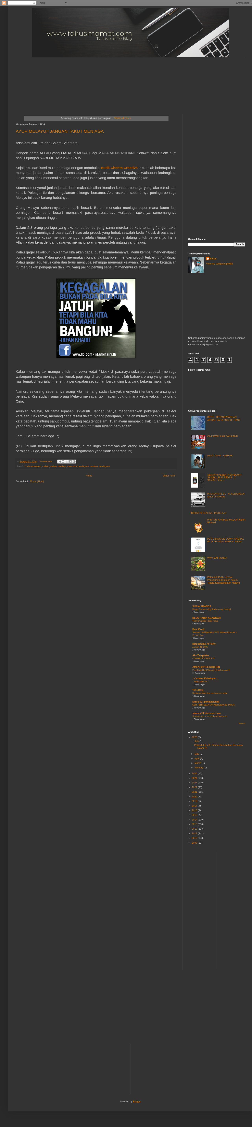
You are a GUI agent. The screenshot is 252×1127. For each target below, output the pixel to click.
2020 (195, 796)
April (197, 758)
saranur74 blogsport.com (206, 713)
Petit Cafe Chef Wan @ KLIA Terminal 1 (211, 670)
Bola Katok (198, 629)
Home (89, 475)
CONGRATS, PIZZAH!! (203, 658)
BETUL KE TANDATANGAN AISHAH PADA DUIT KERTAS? (223, 418)
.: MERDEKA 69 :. (200, 681)
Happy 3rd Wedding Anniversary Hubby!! (211, 609)
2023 (195, 782)
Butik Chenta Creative (119, 168)
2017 (195, 805)
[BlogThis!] (63, 462)
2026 (195, 737)
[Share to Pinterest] (74, 462)
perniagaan (104, 466)
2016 (195, 810)
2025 (195, 773)
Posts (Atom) (37, 481)
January (199, 767)
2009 (195, 842)
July (197, 741)
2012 (195, 828)
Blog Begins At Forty (204, 644)
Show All (241, 723)
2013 (195, 824)
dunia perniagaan (33, 466)
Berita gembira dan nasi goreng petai (209, 693)
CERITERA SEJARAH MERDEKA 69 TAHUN (213, 705)
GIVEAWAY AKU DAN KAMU (222, 436)
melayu (45, 466)
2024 (195, 778)
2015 (195, 815)
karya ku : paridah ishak (205, 701)
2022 (195, 787)
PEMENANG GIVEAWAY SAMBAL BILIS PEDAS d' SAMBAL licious (225, 540)
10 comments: (46, 461)
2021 (195, 792)
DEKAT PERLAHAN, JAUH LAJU (208, 513)
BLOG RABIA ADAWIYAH (206, 618)
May (197, 753)
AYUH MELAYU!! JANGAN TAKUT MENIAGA (60, 131)
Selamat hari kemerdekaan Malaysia (209, 716)
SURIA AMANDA (201, 606)
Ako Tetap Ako (200, 655)
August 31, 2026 (200, 647)
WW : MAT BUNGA (217, 558)
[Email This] (59, 462)
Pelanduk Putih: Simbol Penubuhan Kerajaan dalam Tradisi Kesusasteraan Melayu (223, 580)
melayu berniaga (58, 466)
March (198, 763)
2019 (195, 801)
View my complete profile (219, 263)
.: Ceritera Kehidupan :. (205, 678)
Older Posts (169, 475)
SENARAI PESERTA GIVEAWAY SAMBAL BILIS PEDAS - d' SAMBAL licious (224, 477)
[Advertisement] (111, 82)
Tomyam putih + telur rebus (205, 621)
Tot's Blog (197, 690)
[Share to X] (67, 462)
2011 (195, 833)
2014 (195, 819)
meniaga (94, 466)
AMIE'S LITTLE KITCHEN (206, 667)
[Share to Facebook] (70, 462)
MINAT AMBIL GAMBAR (220, 455)
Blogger (137, 1101)
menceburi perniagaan (78, 466)
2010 (195, 838)
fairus (213, 258)
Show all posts (122, 118)
